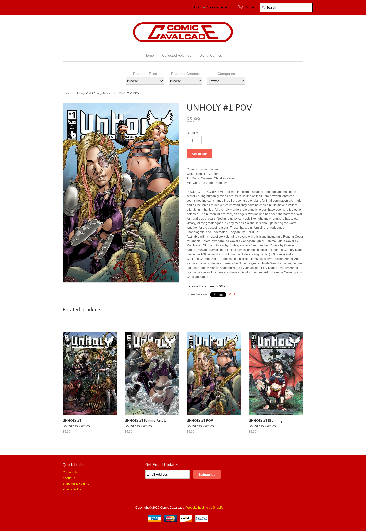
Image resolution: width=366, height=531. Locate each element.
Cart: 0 (249, 7)
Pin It (232, 294)
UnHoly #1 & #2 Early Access (94, 93)
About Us (69, 478)
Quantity (192, 133)
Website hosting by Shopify (204, 507)
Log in (198, 7)
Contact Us (70, 472)
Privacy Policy (72, 489)
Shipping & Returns (76, 483)
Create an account (219, 7)
